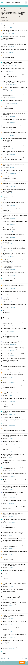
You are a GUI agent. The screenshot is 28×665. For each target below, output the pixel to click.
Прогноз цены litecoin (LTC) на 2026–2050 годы (14, 317)
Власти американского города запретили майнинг (14, 380)
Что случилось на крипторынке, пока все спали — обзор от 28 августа (14, 273)
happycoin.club (12, 27)
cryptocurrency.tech (13, 39)
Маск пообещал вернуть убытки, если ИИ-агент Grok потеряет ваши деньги (14, 386)
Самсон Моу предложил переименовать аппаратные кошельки (12, 107)
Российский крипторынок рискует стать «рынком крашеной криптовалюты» (14, 37)
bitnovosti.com (12, 382)
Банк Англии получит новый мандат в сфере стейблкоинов (13, 641)
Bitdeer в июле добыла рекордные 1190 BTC (13, 647)
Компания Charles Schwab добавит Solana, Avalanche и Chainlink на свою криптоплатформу (14, 247)
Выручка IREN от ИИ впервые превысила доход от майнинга (15, 88)
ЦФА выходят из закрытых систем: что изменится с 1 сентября (15, 196)
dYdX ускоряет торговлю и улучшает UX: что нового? (13, 9)
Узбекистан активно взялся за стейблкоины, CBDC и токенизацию (15, 113)
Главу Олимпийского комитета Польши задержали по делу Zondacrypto (14, 305)
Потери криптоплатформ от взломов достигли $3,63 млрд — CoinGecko (14, 254)
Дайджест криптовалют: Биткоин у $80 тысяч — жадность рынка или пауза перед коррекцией (14, 348)
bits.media (12, 110)
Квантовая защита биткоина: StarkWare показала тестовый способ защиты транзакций (14, 603)
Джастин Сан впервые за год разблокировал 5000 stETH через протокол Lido (14, 635)
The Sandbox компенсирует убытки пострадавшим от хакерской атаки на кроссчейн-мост (14, 399)
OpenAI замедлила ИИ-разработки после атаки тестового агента (14, 571)
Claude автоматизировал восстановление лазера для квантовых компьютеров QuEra (14, 120)
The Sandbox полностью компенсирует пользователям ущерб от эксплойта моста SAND (14, 43)
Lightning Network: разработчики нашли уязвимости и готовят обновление (15, 279)
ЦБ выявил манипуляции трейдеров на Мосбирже (14, 424)
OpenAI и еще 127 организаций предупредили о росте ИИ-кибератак (14, 190)
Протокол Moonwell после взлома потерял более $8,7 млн (14, 622)
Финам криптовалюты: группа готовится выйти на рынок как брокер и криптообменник (14, 329)
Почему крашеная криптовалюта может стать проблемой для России (13, 455)
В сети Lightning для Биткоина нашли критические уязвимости (14, 474)
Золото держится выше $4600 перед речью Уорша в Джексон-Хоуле (15, 435)
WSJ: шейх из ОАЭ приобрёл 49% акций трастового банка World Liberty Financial (15, 126)
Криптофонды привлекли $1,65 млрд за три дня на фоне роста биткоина (15, 31)
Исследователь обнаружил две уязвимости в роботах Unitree (13, 152)
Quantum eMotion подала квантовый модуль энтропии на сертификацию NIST (13, 545)
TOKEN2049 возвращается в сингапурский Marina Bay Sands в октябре (14, 461)
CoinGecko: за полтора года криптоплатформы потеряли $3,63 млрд (14, 558)
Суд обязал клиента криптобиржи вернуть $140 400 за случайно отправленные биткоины (14, 158)
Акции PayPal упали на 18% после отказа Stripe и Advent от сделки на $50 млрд (14, 75)
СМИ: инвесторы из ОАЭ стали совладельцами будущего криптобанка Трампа (13, 286)
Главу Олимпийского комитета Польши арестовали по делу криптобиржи (14, 133)
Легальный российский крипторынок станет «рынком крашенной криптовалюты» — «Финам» (14, 429)
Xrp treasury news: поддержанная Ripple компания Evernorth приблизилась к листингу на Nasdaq (14, 292)
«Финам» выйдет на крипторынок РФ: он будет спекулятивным (14, 145)
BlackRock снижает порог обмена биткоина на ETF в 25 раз (15, 480)
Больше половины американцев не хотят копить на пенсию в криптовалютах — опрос (15, 552)
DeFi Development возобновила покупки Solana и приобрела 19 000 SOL (14, 260)
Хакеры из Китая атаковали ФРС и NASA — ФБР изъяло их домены (14, 507)
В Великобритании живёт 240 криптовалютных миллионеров (14, 298)
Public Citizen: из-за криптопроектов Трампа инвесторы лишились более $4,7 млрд (13, 171)
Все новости (4, 6)
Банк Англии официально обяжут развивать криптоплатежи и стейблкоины (13, 513)
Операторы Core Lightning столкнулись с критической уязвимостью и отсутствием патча (14, 442)
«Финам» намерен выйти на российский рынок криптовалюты (13, 311)
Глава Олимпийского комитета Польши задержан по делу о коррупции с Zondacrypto (15, 335)
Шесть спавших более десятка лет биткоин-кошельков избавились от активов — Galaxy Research (13, 374)
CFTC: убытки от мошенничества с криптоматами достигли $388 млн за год (14, 526)
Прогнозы (16, 6)
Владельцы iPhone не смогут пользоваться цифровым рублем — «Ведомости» (13, 177)
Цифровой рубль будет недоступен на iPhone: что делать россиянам (14, 50)
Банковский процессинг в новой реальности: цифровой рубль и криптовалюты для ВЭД (13, 533)
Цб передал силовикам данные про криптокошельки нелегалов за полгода (12, 609)
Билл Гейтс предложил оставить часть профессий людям (14, 520)
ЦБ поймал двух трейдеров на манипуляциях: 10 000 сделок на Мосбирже (14, 564)
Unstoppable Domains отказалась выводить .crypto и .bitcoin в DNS (15, 615)
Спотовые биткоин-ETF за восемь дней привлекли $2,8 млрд (14, 584)
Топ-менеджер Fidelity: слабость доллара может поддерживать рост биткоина (14, 341)
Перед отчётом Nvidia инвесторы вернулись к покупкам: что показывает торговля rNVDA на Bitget (13, 494)
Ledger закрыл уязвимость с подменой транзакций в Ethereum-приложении (15, 222)
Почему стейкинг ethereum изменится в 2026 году (14, 353)
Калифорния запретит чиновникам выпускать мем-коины (14, 184)
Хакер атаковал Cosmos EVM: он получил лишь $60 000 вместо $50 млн (15, 486)
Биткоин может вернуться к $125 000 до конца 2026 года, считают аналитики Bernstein (14, 539)
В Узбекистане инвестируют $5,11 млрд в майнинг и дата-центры (15, 628)
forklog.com (11, 33)
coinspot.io (11, 20)
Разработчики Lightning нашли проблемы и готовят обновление (15, 405)
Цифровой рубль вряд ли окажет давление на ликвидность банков (13, 69)
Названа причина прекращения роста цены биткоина (13, 392)
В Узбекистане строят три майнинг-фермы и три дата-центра (14, 209)
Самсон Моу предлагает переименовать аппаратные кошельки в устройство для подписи (14, 418)
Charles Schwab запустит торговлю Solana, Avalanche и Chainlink (13, 322)
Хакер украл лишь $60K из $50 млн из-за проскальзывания (12, 101)
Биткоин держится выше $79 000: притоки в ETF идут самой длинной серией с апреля (14, 596)
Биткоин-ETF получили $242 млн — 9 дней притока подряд (15, 215)
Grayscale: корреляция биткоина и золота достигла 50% (15, 24)
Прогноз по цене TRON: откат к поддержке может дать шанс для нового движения (15, 359)
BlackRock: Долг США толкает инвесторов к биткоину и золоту (13, 62)
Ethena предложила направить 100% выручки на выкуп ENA (14, 448)
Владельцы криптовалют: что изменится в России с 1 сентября (15, 577)
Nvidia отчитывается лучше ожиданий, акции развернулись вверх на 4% (13, 467)
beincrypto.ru (11, 52)
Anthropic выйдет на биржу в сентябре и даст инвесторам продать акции (13, 234)
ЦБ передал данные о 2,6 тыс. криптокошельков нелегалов (14, 411)
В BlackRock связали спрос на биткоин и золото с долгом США (14, 501)
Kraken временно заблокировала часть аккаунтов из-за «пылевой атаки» (14, 94)
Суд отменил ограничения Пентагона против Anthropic (13, 203)
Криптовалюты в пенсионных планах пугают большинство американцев (13, 590)
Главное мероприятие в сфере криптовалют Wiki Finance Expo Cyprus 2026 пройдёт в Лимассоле (14, 82)
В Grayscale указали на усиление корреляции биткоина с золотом (13, 266)
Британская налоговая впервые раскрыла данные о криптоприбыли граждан (15, 56)
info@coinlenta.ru (5, 658)
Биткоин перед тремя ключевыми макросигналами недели (14, 652)
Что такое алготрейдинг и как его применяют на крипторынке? (14, 241)
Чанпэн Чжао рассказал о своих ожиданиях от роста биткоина (13, 164)
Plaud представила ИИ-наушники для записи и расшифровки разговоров (13, 228)
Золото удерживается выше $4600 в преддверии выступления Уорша (14, 139)
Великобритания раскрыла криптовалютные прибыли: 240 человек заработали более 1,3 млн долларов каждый (14, 366)
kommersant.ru (13, 313)
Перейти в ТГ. (22, 663)
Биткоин (10, 6)
